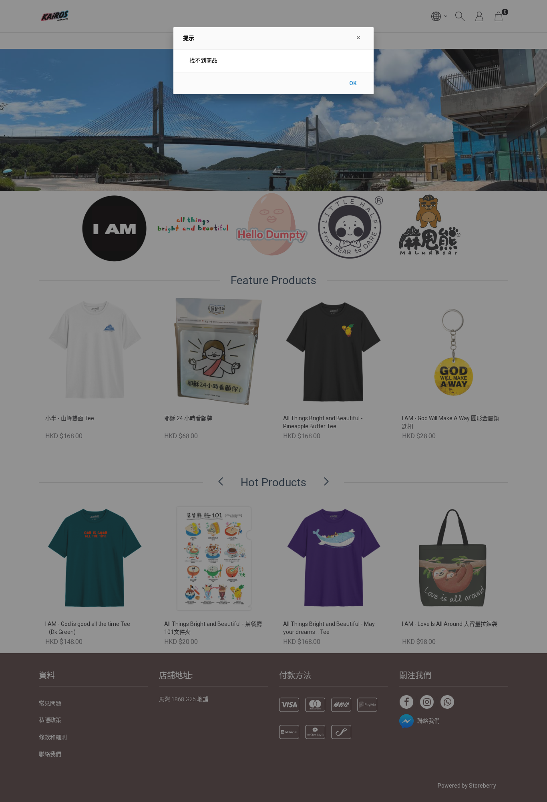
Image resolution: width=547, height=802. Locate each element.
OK (353, 83)
